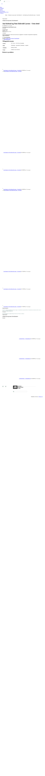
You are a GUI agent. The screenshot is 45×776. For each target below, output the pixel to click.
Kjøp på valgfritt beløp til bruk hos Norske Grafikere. (13, 313)
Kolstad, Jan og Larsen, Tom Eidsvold (12, 38)
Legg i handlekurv (5, 35)
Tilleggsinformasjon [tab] (7, 39)
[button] (6, 37)
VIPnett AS (41, 396)
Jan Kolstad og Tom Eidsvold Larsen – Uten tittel (12, 70)
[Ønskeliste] (2, 3)
